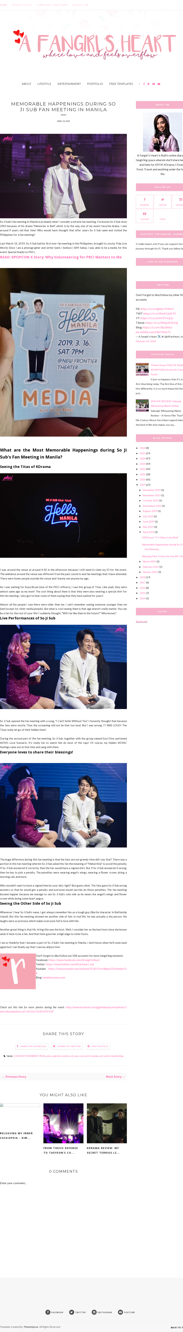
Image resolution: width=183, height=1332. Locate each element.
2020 (142, 479)
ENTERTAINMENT (69, 84)
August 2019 (150, 510)
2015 (142, 592)
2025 (142, 453)
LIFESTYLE (44, 84)
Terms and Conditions (52, 5)
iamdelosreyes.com (54, 977)
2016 (142, 587)
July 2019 (148, 516)
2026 (142, 447)
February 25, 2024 (146, 341)
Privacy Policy (22, 5)
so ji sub (73, 1055)
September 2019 (152, 505)
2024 (142, 458)
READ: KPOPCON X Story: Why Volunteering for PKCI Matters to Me (61, 257)
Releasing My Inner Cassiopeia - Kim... (16, 1136)
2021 (142, 474)
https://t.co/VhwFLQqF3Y (160, 313)
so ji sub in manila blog (111, 1055)
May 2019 (148, 526)
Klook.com (141, 621)
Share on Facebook (33, 1046)
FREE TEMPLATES (121, 84)
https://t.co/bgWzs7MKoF (157, 308)
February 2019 (151, 566)
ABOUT (26, 84)
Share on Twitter (69, 1046)
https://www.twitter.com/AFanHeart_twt (70, 964)
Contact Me (80, 5)
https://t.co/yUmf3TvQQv (157, 318)
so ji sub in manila (88, 1055)
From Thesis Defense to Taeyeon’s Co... (60, 1150)
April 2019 (148, 532)
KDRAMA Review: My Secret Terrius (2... (103, 1150)
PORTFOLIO (95, 84)
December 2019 (152, 489)
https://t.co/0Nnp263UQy (162, 322)
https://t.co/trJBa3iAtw (157, 327)
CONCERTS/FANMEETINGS (29, 1055)
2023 (142, 463)
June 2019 (148, 521)
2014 (142, 598)
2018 (142, 577)
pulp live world (60, 1055)
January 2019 (150, 571)
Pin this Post (100, 1046)
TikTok (163, 219)
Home (3, 5)
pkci (48, 1055)
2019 (142, 484)
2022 (142, 468)
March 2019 (149, 561)
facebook (144, 205)
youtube (144, 219)
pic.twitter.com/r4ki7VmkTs (153, 332)
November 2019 (152, 495)
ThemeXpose (31, 1326)
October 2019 (151, 500)
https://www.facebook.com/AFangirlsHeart (74, 960)
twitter (162, 205)
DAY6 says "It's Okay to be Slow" (160, 537)
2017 (142, 582)
